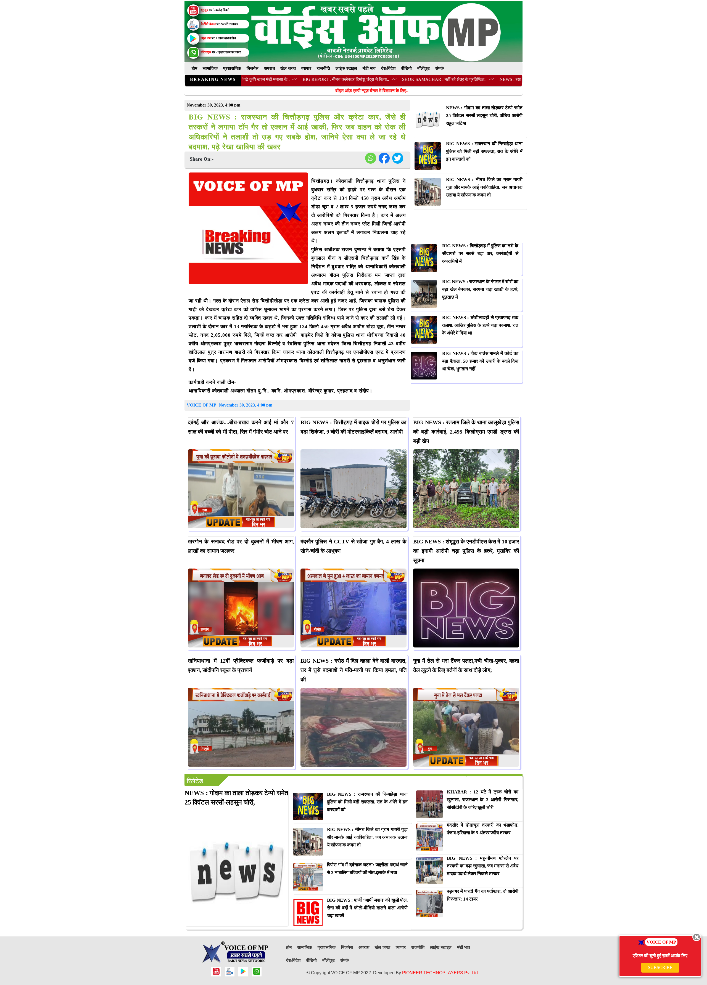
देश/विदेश (388, 68)
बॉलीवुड (423, 68)
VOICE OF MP (201, 405)
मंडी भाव (369, 68)
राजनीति (323, 68)
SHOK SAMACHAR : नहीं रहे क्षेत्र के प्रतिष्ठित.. (399, 79)
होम (194, 68)
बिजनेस (252, 68)
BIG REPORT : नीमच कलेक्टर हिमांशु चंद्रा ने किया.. (301, 79)
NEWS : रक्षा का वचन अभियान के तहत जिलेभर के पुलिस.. (500, 79)
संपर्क (439, 68)
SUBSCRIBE (660, 967)
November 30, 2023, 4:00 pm (245, 405)
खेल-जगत (288, 68)
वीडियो (406, 68)
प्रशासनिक (232, 68)
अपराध (269, 68)
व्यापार (306, 68)
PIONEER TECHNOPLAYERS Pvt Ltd (440, 972)
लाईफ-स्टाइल (346, 68)
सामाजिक (210, 68)
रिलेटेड (195, 781)
